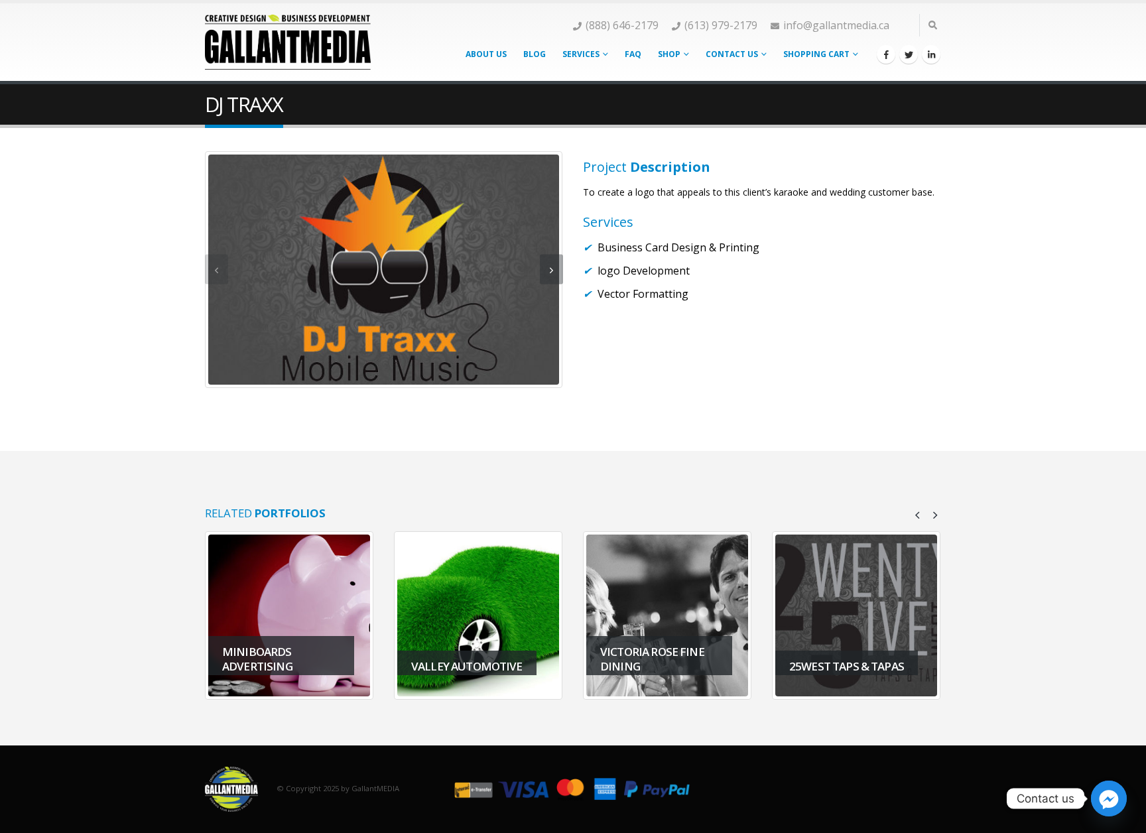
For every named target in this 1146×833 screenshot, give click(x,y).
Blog (534, 54)
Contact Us (732, 54)
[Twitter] (908, 54)
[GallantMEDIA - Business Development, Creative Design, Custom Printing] (288, 42)
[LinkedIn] (931, 54)
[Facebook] (886, 54)
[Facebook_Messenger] (1109, 798)
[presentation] (216, 270)
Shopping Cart (816, 54)
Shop (669, 54)
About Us (486, 54)
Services (581, 54)
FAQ (633, 54)
